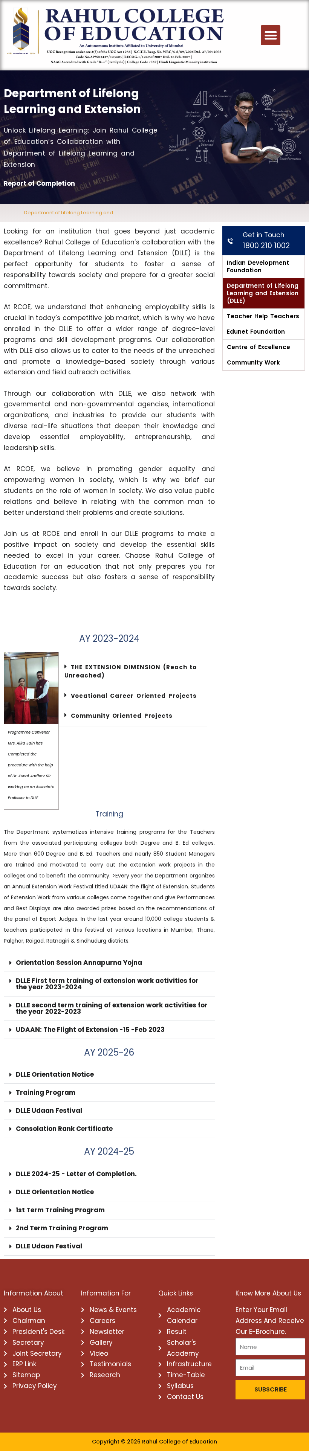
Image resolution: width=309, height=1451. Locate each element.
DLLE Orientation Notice (55, 1074)
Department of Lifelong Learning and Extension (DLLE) (262, 293)
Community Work (253, 362)
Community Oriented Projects (122, 716)
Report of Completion (39, 183)
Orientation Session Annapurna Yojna (79, 962)
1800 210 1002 (266, 246)
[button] (271, 35)
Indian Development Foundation (258, 266)
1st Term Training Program (60, 1210)
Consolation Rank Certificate (64, 1128)
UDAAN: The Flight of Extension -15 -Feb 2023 (90, 1029)
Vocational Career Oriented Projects (134, 696)
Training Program (45, 1092)
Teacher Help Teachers (263, 316)
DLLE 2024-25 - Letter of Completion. (76, 1173)
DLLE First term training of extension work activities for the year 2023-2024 (107, 984)
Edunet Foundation (256, 332)
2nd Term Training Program (62, 1228)
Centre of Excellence (258, 347)
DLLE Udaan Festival (49, 1110)
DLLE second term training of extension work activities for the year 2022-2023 (112, 1008)
